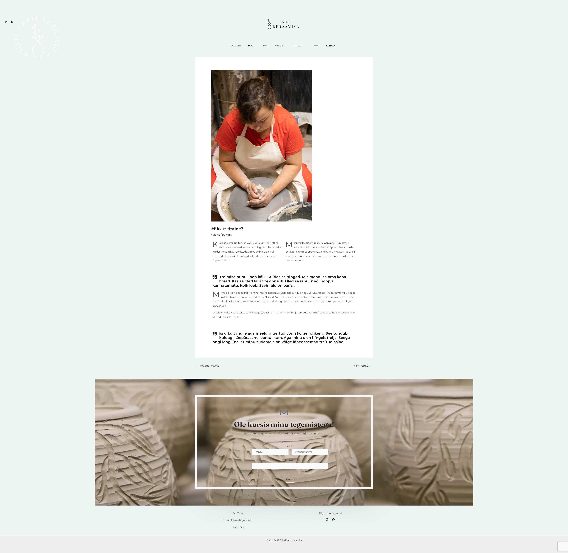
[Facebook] (12, 22)
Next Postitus (363, 365)
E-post (290, 460)
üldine (216, 234)
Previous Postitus (207, 365)
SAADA (290, 479)
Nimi (290, 446)
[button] (302, 45)
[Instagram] (6, 22)
